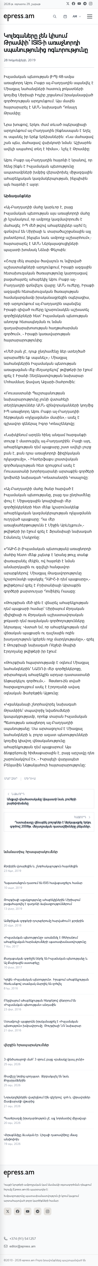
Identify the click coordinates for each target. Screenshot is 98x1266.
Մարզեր (11, 778)
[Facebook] (73, 3)
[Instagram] (90, 3)
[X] (67, 3)
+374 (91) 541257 (23, 1238)
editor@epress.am (22, 1246)
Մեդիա (30, 778)
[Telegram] (85, 3)
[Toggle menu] (89, 16)
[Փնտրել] (54, 16)
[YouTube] (79, 3)
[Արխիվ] (65, 16)
